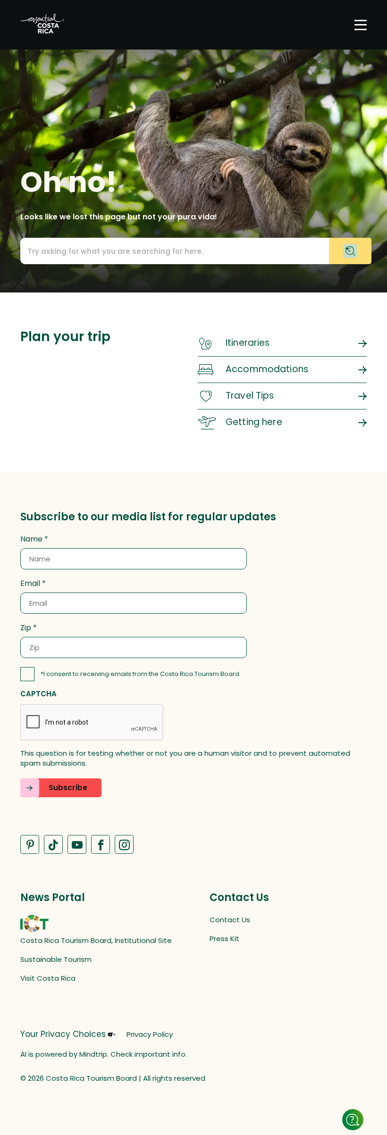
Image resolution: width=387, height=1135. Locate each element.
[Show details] (352, 1119)
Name (31, 539)
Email (30, 583)
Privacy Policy (149, 1034)
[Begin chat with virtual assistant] (350, 251)
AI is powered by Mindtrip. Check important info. (103, 1054)
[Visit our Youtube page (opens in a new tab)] (77, 844)
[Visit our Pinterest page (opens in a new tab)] (30, 844)
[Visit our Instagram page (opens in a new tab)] (124, 844)
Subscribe (68, 788)
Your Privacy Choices (63, 1034)
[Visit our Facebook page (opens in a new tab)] (100, 844)
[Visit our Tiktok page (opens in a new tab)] (53, 844)
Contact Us (230, 920)
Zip (25, 628)
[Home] (42, 25)
